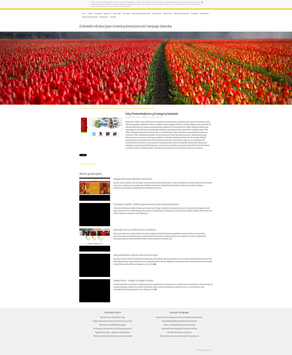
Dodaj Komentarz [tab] (88, 164)
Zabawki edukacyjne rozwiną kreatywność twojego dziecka (130, 108)
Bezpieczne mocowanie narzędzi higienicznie (179, 336)
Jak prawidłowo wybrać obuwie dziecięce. (135, 255)
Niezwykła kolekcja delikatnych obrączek (179, 321)
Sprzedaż (89, 108)
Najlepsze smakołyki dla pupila (112, 325)
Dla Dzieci (99, 108)
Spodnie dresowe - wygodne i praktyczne (112, 332)
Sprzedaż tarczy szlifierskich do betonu (134, 229)
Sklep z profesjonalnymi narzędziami (179, 325)
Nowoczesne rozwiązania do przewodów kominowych (179, 317)
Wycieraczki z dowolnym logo (112, 317)
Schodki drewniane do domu (179, 332)
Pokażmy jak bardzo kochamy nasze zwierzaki (112, 336)
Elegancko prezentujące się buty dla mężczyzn (112, 321)
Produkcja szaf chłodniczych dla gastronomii (113, 328)
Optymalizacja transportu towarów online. (179, 328)
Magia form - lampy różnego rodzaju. (133, 280)
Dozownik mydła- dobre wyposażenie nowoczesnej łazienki (146, 204)
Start (81, 108)
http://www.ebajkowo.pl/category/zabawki (151, 113)
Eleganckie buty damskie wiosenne (132, 179)
